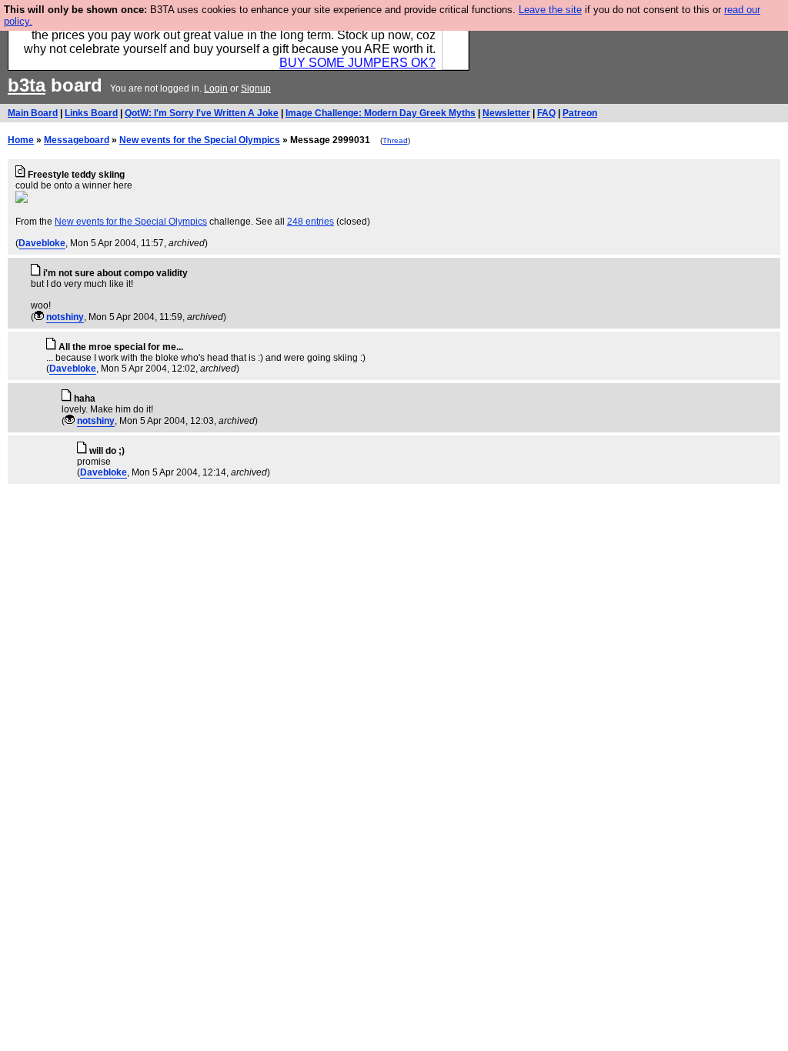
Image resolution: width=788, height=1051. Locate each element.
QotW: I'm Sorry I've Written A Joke (202, 113)
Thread (395, 140)
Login (216, 88)
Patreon (580, 113)
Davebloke (41, 243)
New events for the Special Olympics (199, 140)
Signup (256, 88)
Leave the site (550, 9)
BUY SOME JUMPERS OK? (357, 62)
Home (21, 140)
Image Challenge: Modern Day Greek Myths (380, 113)
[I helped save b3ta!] (39, 317)
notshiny (65, 317)
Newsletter (506, 113)
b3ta (26, 85)
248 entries (310, 221)
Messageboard (76, 140)
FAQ (546, 113)
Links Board (91, 113)
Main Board (33, 113)
